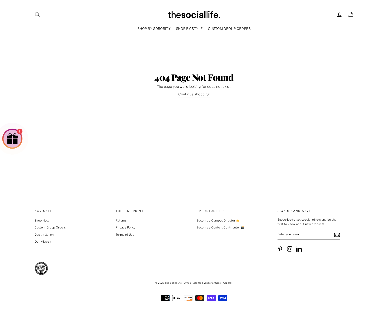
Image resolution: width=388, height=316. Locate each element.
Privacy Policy (126, 227)
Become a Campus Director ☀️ (218, 220)
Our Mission (43, 241)
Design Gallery (45, 234)
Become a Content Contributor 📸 (220, 227)
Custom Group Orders (50, 227)
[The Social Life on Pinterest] (280, 249)
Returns (121, 220)
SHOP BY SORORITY (154, 29)
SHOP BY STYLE (189, 29)
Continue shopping (193, 94)
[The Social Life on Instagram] (289, 249)
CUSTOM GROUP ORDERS (229, 29)
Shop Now (42, 220)
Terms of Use (125, 234)
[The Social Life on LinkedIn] (299, 249)
